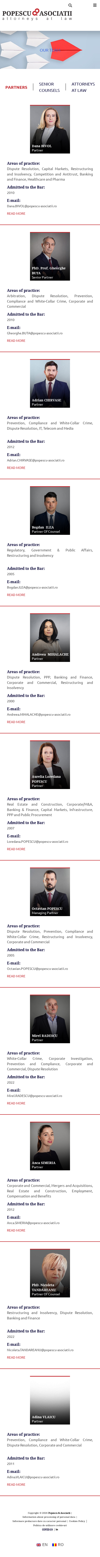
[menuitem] (42, 1545)
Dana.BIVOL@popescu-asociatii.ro (32, 206)
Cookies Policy (77, 1521)
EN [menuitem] (45, 1545)
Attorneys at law (83, 87)
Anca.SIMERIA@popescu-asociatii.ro (33, 1223)
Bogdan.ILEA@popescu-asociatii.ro (32, 587)
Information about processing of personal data (49, 1516)
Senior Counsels (49, 87)
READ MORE (16, 213)
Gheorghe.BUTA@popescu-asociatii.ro (35, 333)
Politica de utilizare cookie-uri (50, 1525)
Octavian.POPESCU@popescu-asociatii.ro (37, 968)
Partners (16, 87)
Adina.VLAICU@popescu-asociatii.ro (33, 1477)
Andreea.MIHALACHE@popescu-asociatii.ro (38, 714)
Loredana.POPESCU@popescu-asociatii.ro (37, 841)
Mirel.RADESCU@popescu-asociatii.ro (34, 1095)
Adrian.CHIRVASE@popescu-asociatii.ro (35, 460)
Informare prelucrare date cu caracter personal (39, 1521)
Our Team (50, 49)
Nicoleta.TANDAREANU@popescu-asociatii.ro (40, 1350)
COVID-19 (47, 1529)
